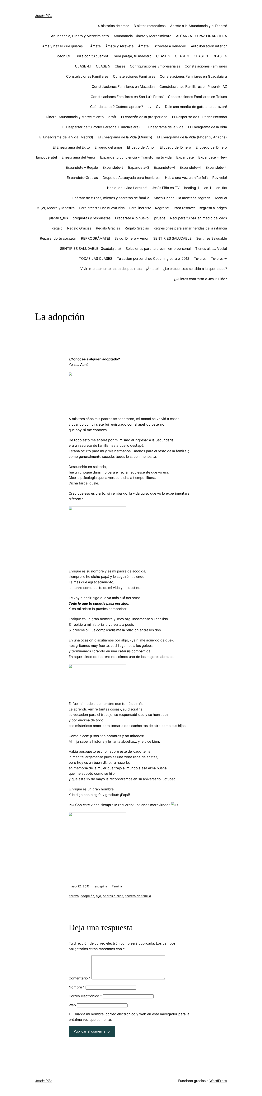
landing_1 (191, 188)
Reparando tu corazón (58, 238)
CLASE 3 (182, 56)
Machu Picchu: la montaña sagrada (182, 198)
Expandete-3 (138, 167)
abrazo (74, 896)
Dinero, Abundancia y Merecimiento (75, 117)
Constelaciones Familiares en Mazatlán (123, 87)
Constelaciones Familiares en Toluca (197, 97)
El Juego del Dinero (175, 147)
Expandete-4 (164, 167)
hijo (98, 896)
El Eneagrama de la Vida (163, 127)
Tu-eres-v (219, 259)
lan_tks (221, 188)
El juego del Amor (141, 147)
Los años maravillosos (153, 805)
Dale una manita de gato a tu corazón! (196, 107)
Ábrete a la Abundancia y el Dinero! (198, 26)
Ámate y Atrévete (119, 46)
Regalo (57, 228)
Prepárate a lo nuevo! (132, 218)
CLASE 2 (163, 56)
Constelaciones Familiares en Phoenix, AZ (193, 87)
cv (149, 107)
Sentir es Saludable (211, 238)
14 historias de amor (112, 26)
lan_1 (207, 188)
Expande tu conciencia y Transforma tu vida (136, 157)
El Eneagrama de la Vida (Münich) (125, 137)
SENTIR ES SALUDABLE (172, 238)
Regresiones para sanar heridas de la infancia (190, 228)
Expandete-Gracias (82, 178)
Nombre (77, 987)
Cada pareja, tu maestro (132, 56)
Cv (158, 107)
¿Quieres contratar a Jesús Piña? (200, 279)
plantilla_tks (58, 218)
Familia (117, 886)
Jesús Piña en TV (166, 188)
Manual (221, 198)
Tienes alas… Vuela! (211, 249)
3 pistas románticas (150, 26)
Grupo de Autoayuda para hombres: (131, 178)
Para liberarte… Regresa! (149, 208)
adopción (87, 896)
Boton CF (63, 56)
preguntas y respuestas (91, 218)
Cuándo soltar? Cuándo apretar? (116, 107)
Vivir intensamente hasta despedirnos (111, 269)
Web (72, 1005)
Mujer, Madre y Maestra (55, 208)
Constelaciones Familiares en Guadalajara (193, 76)
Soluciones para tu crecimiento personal (158, 249)
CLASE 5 (103, 66)
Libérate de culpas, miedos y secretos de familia (110, 198)
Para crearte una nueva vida (102, 208)
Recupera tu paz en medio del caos (198, 218)
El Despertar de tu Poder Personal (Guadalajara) (101, 127)
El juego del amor (108, 147)
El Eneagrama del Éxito (71, 147)
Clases (120, 66)
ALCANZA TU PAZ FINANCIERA (201, 36)
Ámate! (144, 46)
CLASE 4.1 (83, 66)
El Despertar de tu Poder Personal (199, 117)
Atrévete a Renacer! (170, 46)
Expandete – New (212, 157)
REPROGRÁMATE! (95, 238)
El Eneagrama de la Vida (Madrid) (66, 137)
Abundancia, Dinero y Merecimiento (80, 36)
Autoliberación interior (209, 46)
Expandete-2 (113, 167)
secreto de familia (138, 896)
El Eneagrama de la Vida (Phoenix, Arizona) (192, 137)
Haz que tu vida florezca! (127, 188)
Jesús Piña (43, 16)
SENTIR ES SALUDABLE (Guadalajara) (90, 249)
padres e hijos (113, 896)
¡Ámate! (152, 269)
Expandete (185, 157)
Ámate (95, 46)
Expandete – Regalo (82, 167)
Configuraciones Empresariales (155, 66)
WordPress (218, 1081)
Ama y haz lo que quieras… (64, 46)
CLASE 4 (220, 56)
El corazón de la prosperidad (144, 117)
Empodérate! (46, 157)
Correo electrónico (85, 996)
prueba (160, 218)
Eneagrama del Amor (79, 157)
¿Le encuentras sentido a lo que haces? (195, 269)
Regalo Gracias (79, 228)
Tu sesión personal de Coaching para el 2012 (153, 259)
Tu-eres (200, 259)
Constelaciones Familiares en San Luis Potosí (127, 97)
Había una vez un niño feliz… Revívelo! (196, 178)
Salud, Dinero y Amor (132, 238)
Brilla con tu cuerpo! (92, 56)
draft (112, 117)
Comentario (80, 978)
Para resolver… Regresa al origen (200, 208)
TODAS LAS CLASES (95, 259)
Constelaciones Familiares (206, 66)
